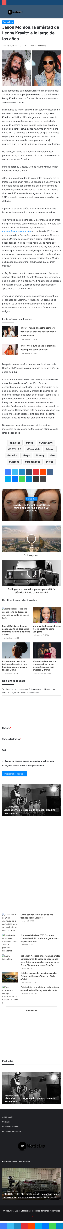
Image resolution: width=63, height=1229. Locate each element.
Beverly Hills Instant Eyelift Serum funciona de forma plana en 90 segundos (31, 507)
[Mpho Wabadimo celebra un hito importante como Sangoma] (47, 615)
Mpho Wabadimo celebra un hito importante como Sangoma (47, 629)
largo (27, 455)
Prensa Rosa (8, 22)
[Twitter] (15, 472)
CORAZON (46, 442)
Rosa (50, 461)
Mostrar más (31, 1010)
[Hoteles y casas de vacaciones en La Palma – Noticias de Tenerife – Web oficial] (10, 977)
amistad (15, 442)
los (53, 455)
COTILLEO (15, 449)
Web (4, 750)
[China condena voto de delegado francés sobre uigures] (10, 922)
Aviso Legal (7, 1117)
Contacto (6, 1122)
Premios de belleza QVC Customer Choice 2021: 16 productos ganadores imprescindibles (40, 938)
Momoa (15, 461)
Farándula (34, 449)
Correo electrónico (11, 739)
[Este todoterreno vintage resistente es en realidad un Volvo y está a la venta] (10, 995)
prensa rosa (33, 461)
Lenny (40, 455)
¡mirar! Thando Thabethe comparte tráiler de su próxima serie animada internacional (38, 332)
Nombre (6, 728)
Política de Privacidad (11, 1131)
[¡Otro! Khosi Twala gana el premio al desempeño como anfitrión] (10, 349)
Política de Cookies (10, 1126)
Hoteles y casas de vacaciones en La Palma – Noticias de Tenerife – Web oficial (39, 976)
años (30, 442)
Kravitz (13, 455)
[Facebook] (8, 472)
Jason (50, 449)
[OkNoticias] (15, 11)
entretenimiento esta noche (16, 231)
